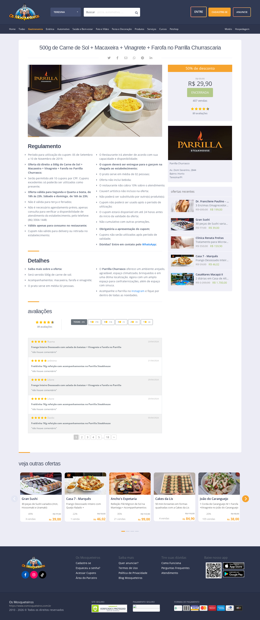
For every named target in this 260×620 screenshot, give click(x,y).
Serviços (151, 29)
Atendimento (169, 573)
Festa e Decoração (122, 29)
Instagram (138, 291)
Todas (22, 29)
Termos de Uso (128, 568)
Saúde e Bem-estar (83, 29)
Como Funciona (171, 563)
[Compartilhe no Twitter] (109, 58)
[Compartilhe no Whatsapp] (134, 58)
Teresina (59, 12)
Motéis (228, 29)
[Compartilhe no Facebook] (117, 58)
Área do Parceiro (86, 578)
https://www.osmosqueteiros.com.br (30, 605)
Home (12, 29)
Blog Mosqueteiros (130, 578)
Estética (50, 29)
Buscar (90, 12)
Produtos (139, 29)
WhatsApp (149, 244)
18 (107, 437)
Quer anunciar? (128, 563)
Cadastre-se (83, 563)
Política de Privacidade (133, 573)
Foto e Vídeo (102, 29)
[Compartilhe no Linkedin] (151, 58)
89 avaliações (44, 326)
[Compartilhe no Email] (126, 58)
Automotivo (63, 29)
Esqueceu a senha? (88, 568)
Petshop (174, 29)
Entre (199, 12)
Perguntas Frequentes (175, 568)
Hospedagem (242, 29)
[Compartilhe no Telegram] (142, 58)
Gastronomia (35, 29)
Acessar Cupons (86, 573)
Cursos (163, 29)
